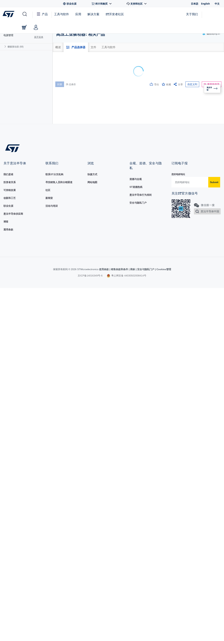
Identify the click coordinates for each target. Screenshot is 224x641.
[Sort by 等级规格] (136, 97)
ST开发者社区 (115, 14)
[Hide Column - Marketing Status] (113, 97)
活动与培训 (52, 550)
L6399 (65, 335)
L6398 (65, 320)
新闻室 (49, 542)
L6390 (65, 242)
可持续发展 (10, 534)
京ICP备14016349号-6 (90, 620)
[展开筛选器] (113, 110)
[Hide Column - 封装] (166, 97)
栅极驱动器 (15, 46)
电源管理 (8, 35)
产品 (45, 14)
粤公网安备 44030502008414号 (128, 620)
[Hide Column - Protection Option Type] (221, 97)
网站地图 (92, 527)
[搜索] (84, 107)
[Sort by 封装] (162, 97)
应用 (78, 14)
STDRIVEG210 (70, 396)
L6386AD (67, 168)
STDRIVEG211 (70, 411)
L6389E (66, 227)
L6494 (65, 366)
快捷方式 (92, 519)
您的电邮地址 (178, 519)
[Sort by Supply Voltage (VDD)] (184, 97)
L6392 (65, 275)
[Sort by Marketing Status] (109, 97)
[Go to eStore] (24, 27)
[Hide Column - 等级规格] (140, 97)
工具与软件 (61, 14)
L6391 (65, 259)
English (205, 3)
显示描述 (83, 97)
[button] (24, 14)
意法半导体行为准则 (141, 539)
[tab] (58, 47)
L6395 (65, 305)
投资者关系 (10, 527)
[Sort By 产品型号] (67, 98)
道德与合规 (136, 523)
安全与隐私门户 (138, 547)
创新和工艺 (10, 542)
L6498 (65, 381)
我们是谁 (8, 519)
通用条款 (8, 574)
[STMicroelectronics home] (9, 14)
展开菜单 (38, 37)
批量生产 (96, 118)
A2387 (66, 116)
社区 (48, 534)
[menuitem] (26, 46)
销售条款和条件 (119, 614)
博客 (6, 566)
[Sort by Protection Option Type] (217, 97)
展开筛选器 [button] (213, 84)
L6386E (66, 182)
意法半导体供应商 (13, 558)
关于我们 (192, 14)
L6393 (65, 290)
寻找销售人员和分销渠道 (59, 527)
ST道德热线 (136, 531)
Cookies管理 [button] (163, 614)
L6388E (66, 212)
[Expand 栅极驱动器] (6, 46)
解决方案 (93, 14)
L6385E (66, 153)
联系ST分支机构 (54, 519)
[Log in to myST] (36, 27)
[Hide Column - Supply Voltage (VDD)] (188, 97)
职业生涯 (8, 550)
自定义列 (192, 84)
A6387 (66, 127)
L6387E (66, 197)
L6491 (65, 350)
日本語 (194, 3)
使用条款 (104, 614)
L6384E (66, 138)
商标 (133, 614)
